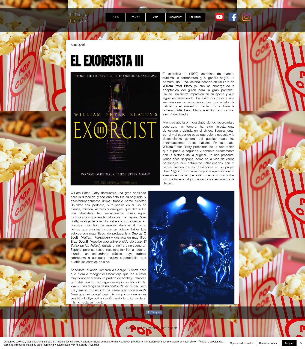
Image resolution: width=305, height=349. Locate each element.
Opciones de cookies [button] (241, 343)
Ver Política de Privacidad (85, 344)
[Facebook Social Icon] (233, 17)
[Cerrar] (301, 343)
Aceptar (289, 343)
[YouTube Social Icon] (219, 17)
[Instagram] (246, 17)
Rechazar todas (268, 343)
